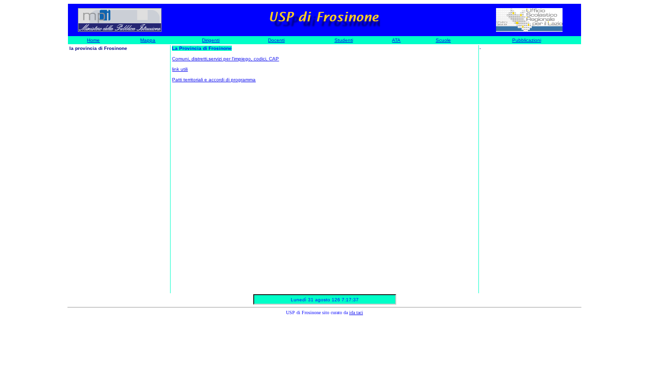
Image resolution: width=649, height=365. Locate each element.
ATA (396, 40)
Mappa (147, 40)
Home (93, 40)
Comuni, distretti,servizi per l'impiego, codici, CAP (225, 58)
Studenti (343, 40)
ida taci (356, 312)
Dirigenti (211, 40)
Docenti (276, 40)
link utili (180, 69)
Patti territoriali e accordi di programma (214, 79)
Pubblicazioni (526, 40)
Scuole (443, 40)
